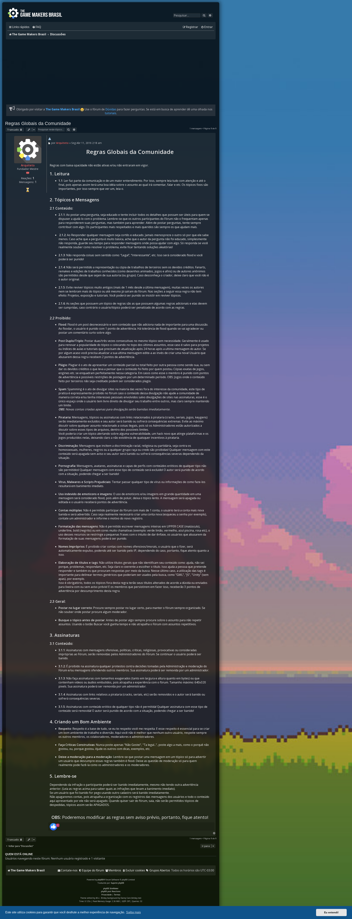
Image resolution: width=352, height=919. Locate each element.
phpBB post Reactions (110, 891)
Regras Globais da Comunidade (38, 123)
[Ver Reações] (53, 827)
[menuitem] (36, 27)
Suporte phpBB (117, 883)
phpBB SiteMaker (110, 888)
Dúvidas (110, 109)
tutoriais (110, 113)
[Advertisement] (110, 69)
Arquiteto (28, 165)
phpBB (100, 879)
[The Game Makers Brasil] (36, 13)
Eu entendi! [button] (331, 912)
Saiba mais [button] (133, 912)
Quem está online (19, 854)
